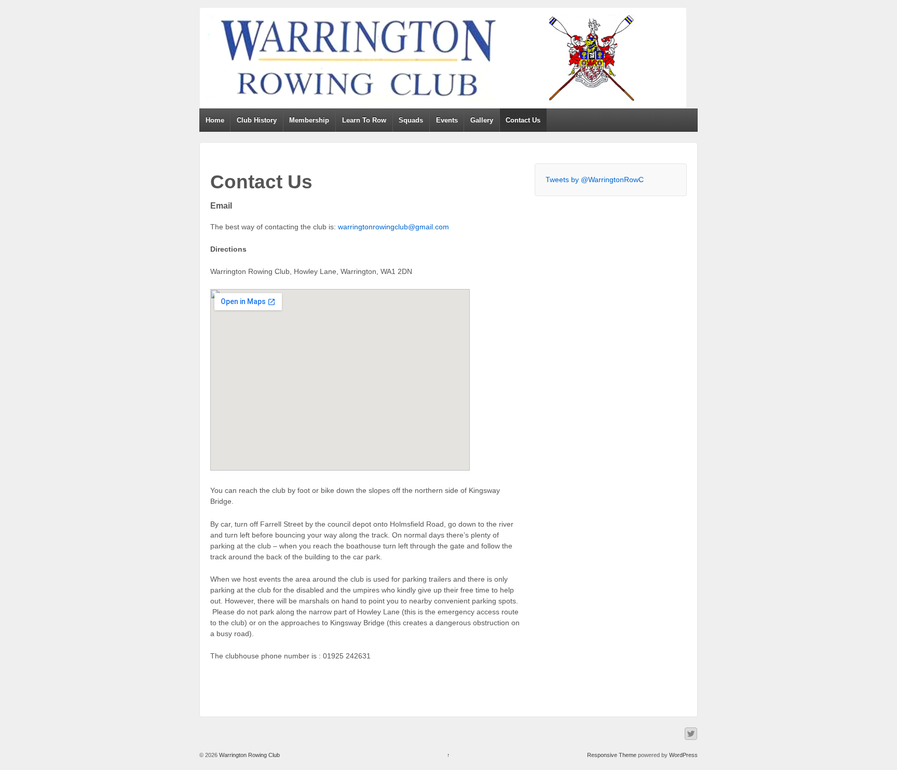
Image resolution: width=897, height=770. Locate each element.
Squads (411, 120)
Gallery (481, 120)
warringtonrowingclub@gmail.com (393, 227)
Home (215, 120)
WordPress (683, 755)
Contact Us (523, 120)
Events (447, 120)
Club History (257, 120)
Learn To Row (364, 120)
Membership (309, 120)
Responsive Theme (611, 755)
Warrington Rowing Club (249, 755)
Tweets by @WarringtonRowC (595, 179)
